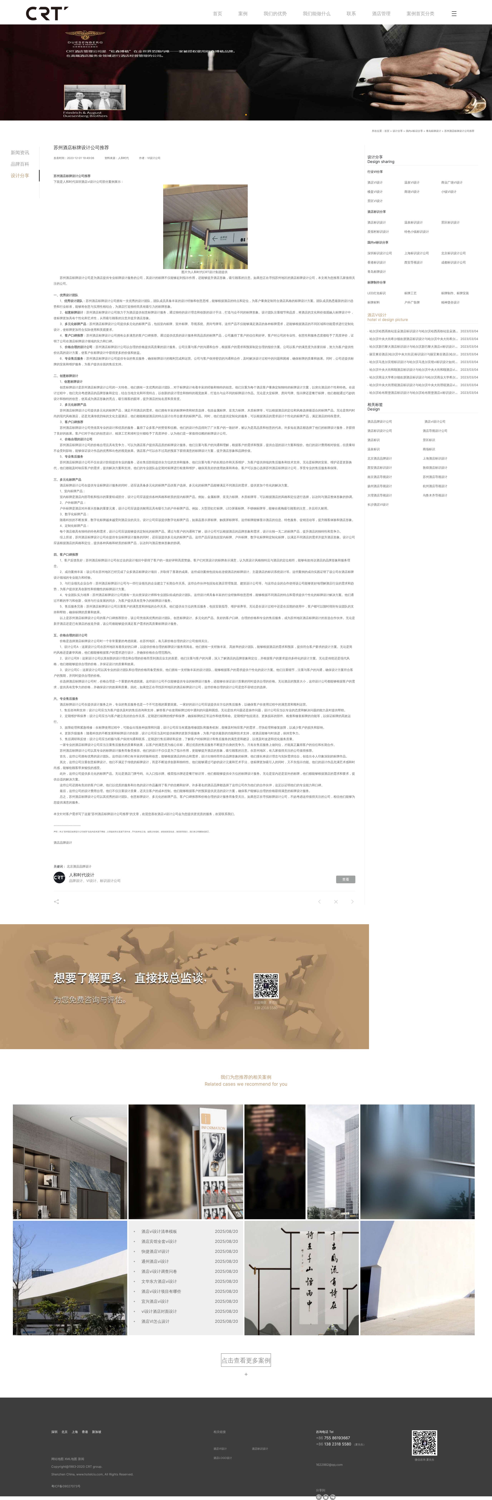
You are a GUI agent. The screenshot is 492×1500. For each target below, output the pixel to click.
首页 (217, 13)
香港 (85, 1432)
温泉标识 (373, 449)
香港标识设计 (376, 262)
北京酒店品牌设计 (79, 866)
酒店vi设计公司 (435, 421)
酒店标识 (373, 440)
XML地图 (71, 1459)
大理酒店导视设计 (379, 495)
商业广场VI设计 (452, 182)
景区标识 (429, 440)
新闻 (81, 1459)
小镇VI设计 (448, 192)
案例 (243, 13)
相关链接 (220, 1432)
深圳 (54, 1432)
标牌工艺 (410, 293)
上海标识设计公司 (416, 253)
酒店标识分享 (376, 212)
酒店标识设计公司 (379, 431)
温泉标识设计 (413, 222)
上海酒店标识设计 (435, 458)
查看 (345, 879)
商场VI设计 (412, 192)
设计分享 (398, 130)
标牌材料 (373, 302)
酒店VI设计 (375, 182)
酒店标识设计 (376, 222)
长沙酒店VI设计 (378, 504)
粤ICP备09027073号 (66, 1486)
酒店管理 (381, 13)
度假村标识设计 (378, 232)
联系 (351, 13)
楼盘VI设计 (375, 192)
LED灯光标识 (376, 293)
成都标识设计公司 (453, 262)
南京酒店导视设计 (379, 477)
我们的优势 (275, 13)
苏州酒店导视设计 (435, 477)
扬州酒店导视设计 (379, 486)
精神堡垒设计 (450, 302)
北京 (65, 1432)
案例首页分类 (420, 13)
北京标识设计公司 (453, 253)
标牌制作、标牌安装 (455, 293)
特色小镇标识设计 (416, 232)
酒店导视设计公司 (435, 431)
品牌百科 (20, 164)
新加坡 (96, 1432)
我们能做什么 (317, 13)
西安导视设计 (413, 262)
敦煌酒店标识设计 (435, 468)
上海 (75, 1432)
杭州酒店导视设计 (435, 486)
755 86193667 (337, 1438)
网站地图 (57, 1459)
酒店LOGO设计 (223, 1457)
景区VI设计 (375, 201)
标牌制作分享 (376, 282)
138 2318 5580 (338, 1444)
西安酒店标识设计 (379, 468)
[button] (246, 1360)
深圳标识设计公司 (379, 253)
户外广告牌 (412, 302)
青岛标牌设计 (433, 130)
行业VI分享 (375, 172)
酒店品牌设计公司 (379, 421)
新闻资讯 (20, 152)
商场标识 (429, 449)
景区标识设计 (450, 222)
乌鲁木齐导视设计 (435, 495)
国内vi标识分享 (414, 130)
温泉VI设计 (412, 182)
